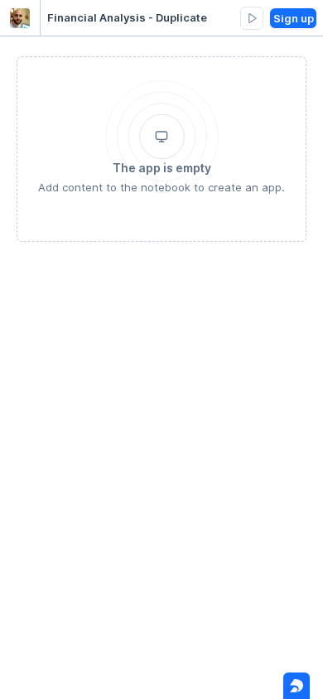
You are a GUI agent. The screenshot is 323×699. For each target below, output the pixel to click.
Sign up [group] (293, 18)
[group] (251, 18)
